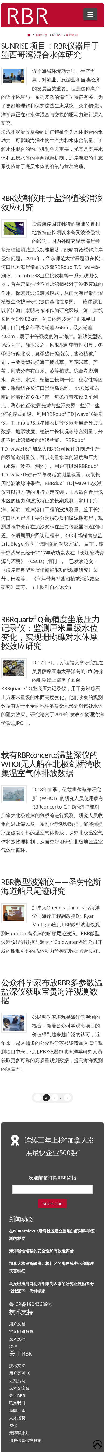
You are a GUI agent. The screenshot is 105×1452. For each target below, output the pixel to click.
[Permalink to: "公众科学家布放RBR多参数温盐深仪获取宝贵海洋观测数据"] (14, 1023)
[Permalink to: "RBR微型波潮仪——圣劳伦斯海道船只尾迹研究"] (14, 913)
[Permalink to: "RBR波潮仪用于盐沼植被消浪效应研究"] (14, 229)
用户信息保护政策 (25, 1440)
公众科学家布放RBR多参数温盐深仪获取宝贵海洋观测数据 (52, 992)
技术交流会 (19, 1388)
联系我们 (17, 1403)
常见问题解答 (21, 1331)
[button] (90, 14)
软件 (13, 1346)
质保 (13, 1425)
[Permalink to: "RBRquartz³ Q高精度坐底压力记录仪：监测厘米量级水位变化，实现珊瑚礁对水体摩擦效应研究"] (14, 668)
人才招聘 (17, 1417)
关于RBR (17, 1395)
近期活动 (17, 1380)
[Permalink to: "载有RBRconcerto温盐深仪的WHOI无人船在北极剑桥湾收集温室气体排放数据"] (14, 794)
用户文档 (17, 1323)
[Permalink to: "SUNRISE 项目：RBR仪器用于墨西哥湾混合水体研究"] (14, 76)
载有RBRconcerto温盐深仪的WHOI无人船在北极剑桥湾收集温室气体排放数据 (51, 765)
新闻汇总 (17, 1410)
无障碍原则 (19, 1432)
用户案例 (17, 1373)
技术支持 (17, 1338)
